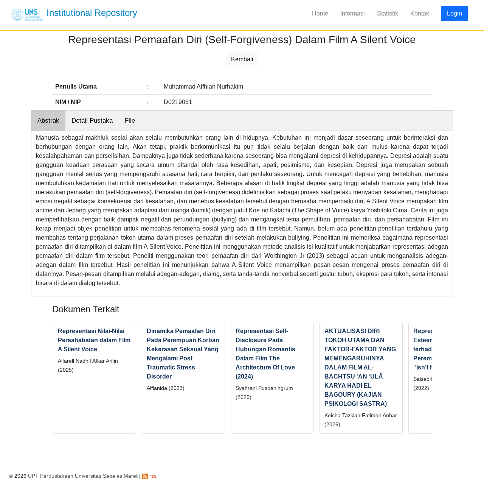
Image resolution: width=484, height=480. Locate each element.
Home (320, 13)
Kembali (242, 59)
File (130, 120)
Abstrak (48, 120)
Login (454, 13)
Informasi (352, 13)
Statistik (387, 13)
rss (152, 476)
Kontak (419, 13)
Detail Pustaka (92, 120)
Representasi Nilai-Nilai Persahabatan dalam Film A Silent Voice (94, 340)
